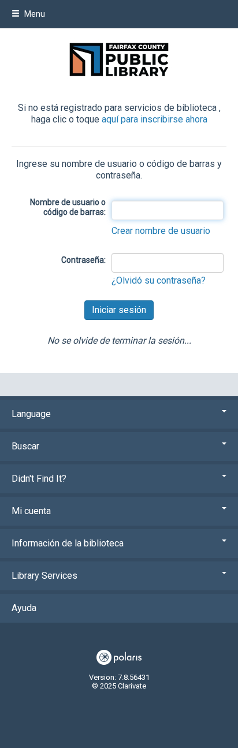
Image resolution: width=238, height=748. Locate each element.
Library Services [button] (44, 575)
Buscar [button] (25, 446)
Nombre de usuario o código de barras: (68, 207)
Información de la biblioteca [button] (68, 543)
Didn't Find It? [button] (39, 478)
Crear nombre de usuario (160, 230)
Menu (34, 13)
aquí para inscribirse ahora (154, 119)
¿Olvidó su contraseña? (158, 280)
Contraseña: (83, 260)
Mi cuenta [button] (31, 510)
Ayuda (24, 607)
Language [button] (31, 413)
